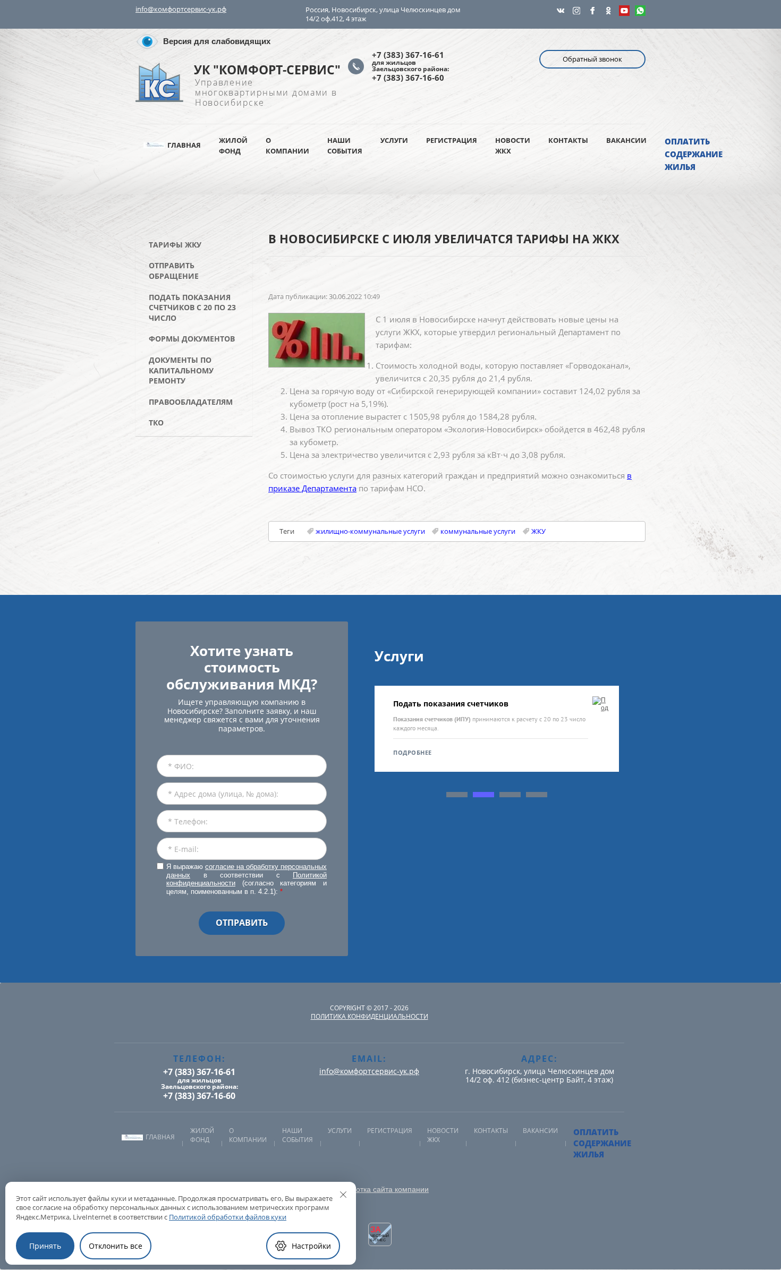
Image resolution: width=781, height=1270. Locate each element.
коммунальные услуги (477, 531)
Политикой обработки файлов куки (227, 1217)
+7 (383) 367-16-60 (408, 77)
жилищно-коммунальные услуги (370, 531)
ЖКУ (538, 531)
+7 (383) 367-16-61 (408, 54)
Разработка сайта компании (380, 1189)
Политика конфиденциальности (369, 1016)
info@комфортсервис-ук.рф (180, 9)
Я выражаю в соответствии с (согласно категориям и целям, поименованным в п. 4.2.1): (246, 879)
